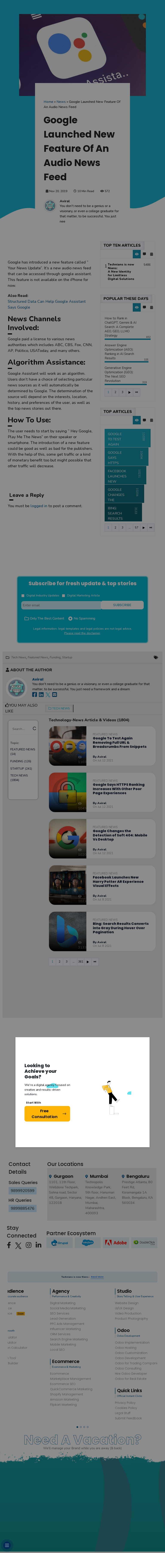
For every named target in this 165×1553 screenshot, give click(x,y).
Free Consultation (45, 1113)
